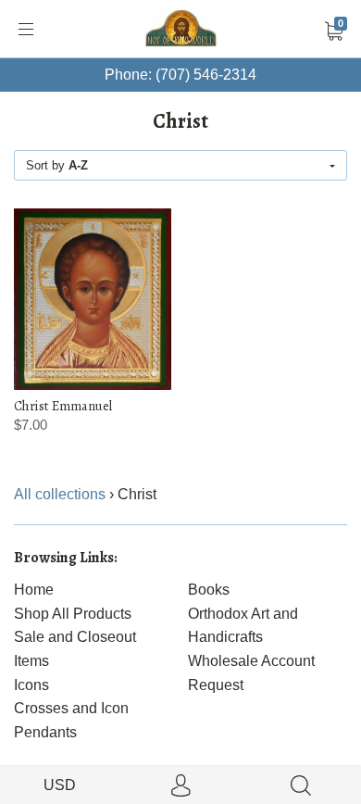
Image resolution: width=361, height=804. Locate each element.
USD (60, 785)
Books (209, 589)
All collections (60, 494)
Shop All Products (72, 614)
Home (34, 589)
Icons (31, 685)
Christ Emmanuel (63, 405)
